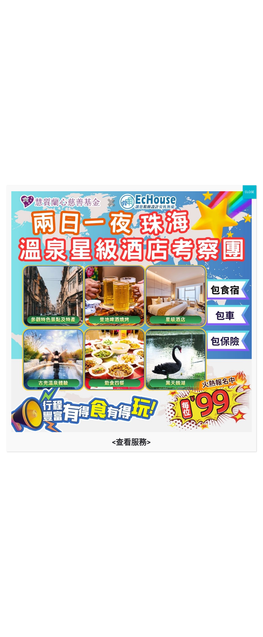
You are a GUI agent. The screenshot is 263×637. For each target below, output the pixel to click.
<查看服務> (131, 442)
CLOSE (249, 192)
